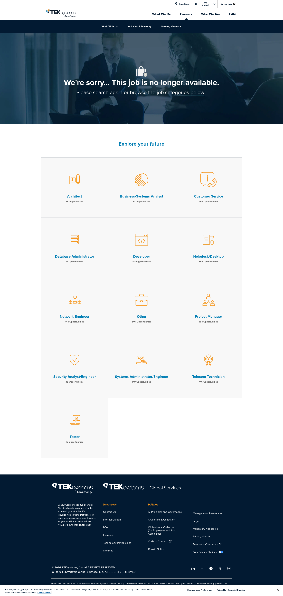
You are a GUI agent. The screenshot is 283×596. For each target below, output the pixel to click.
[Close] (277, 589)
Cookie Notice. (44, 592)
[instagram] (229, 568)
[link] (61, 13)
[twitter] (220, 568)
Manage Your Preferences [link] (207, 513)
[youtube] (211, 568)
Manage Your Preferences (199, 590)
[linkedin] (193, 568)
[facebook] (202, 568)
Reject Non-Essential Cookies (231, 590)
